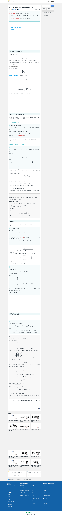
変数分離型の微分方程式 (13, 75)
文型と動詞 (33, 503)
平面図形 (33, 487)
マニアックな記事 (22, 492)
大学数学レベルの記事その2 (24, 495)
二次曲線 (33, 495)
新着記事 (52, 1)
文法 (32, 500)
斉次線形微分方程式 (14, 30)
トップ (49, 1)
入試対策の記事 (22, 487)
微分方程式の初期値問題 (15, 26)
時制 (32, 505)
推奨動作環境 (10, 504)
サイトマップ (10, 506)
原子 (44, 492)
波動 (44, 487)
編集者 (9, 496)
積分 (32, 493)
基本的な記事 (22, 485)
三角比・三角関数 (34, 488)
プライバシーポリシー (11, 499)
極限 (32, 492)
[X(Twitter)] (38, 408)
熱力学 (45, 488)
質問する (45, 505)
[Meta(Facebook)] (39, 408)
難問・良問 (33, 485)
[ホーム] (8, 3)
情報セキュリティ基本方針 (12, 501)
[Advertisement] (24, 41)
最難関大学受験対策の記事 (24, 488)
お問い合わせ (10, 508)
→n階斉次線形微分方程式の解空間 (27, 402)
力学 (44, 485)
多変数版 (12, 29)
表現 (32, 501)
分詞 (32, 506)
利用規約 (9, 497)
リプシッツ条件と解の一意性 (16, 27)
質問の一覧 (45, 503)
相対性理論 (45, 493)
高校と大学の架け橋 (47, 495)
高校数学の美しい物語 (13, 3)
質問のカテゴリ (46, 501)
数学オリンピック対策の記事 (24, 490)
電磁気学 (45, 490)
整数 (32, 490)
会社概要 (9, 494)
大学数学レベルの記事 (23, 493)
